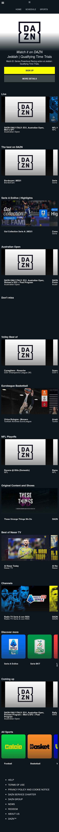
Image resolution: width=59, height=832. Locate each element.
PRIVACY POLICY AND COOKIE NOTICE (29, 789)
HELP (11, 779)
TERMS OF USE (16, 784)
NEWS (11, 804)
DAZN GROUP (15, 799)
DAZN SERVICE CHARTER (22, 794)
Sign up (29, 70)
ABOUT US (13, 813)
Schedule (31, 9)
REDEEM (13, 809)
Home (18, 9)
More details (29, 78)
